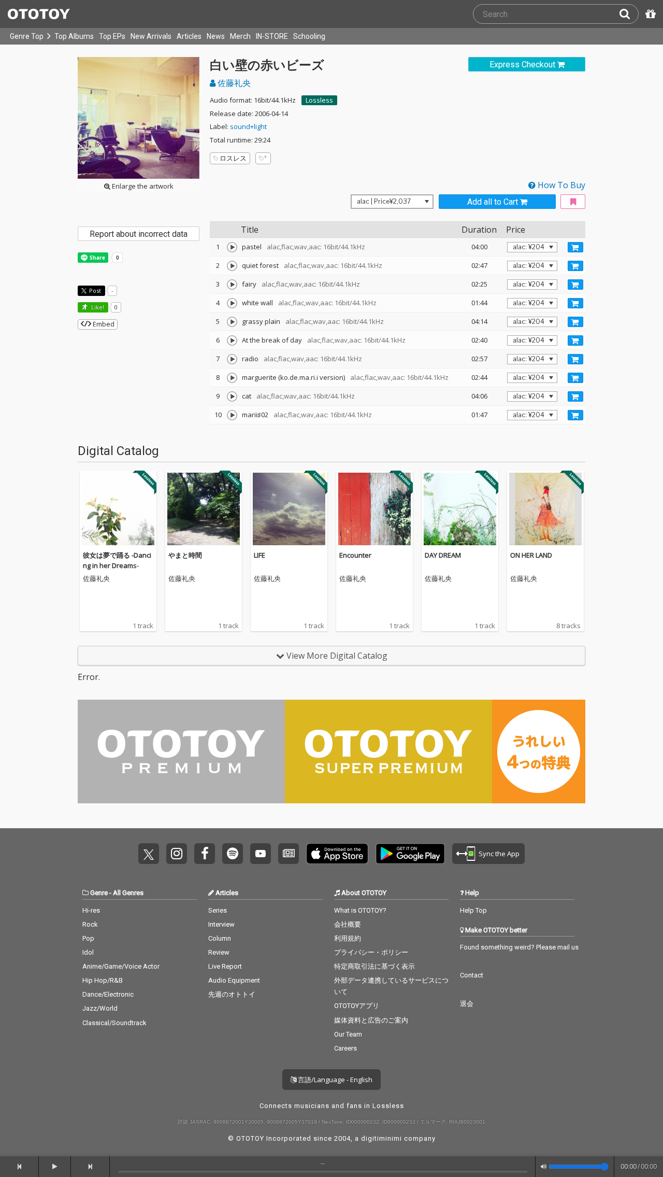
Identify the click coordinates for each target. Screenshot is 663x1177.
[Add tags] (263, 158)
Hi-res (91, 910)
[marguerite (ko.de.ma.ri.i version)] (232, 378)
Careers (345, 1048)
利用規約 (347, 938)
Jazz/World (100, 1008)
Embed (102, 324)
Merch (240, 36)
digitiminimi (381, 1138)
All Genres (128, 893)
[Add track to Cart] (575, 247)
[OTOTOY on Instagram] (176, 853)
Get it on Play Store (410, 853)
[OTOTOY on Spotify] (232, 853)
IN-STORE (272, 36)
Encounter (355, 555)
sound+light (248, 126)
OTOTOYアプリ (356, 1006)
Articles (189, 36)
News (216, 36)
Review (218, 952)
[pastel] (232, 247)
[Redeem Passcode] (649, 14)
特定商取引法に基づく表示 (374, 966)
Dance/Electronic (108, 994)
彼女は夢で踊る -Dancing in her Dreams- (117, 560)
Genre (99, 893)
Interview (221, 924)
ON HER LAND (531, 555)
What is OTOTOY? (360, 910)
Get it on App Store (337, 853)
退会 (466, 1004)
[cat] (232, 396)
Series (217, 910)
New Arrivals (151, 36)
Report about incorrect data (139, 234)
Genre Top (27, 36)
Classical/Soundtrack (114, 1023)
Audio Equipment (234, 980)
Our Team (348, 1034)
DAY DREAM (443, 555)
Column (219, 938)
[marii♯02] (232, 415)
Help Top (473, 910)
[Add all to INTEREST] (573, 202)
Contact (471, 975)
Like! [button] (97, 307)
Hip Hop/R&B (102, 980)
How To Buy (560, 185)
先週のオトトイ (231, 994)
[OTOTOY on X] (148, 853)
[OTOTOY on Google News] (288, 853)
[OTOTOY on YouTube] (260, 853)
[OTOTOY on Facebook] (204, 853)
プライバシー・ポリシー (371, 952)
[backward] (19, 1166)
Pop (88, 938)
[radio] (232, 359)
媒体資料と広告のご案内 (371, 1020)
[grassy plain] (232, 322)
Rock (90, 924)
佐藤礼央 (233, 83)
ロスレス (233, 158)
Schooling (309, 36)
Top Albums (74, 36)
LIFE (259, 555)
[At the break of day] (232, 340)
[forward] (90, 1166)
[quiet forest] (232, 266)
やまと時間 (185, 555)
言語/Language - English (334, 1079)
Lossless (319, 100)
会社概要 (347, 924)
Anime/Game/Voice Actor (121, 966)
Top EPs (112, 36)
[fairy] (232, 284)
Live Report (225, 966)
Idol (88, 952)
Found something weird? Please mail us (519, 947)
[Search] (628, 14)
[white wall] (232, 303)
